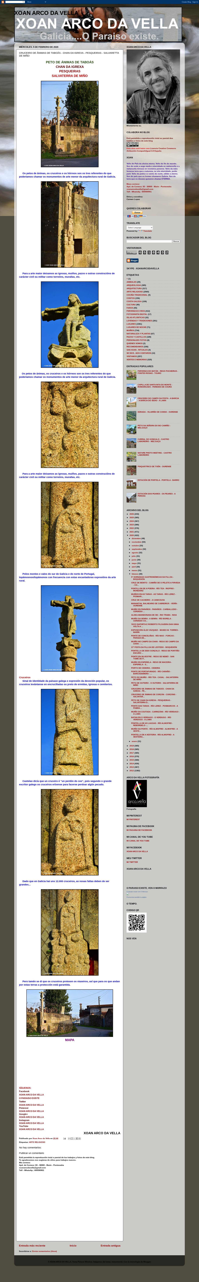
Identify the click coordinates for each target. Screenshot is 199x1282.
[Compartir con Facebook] (77, 1138)
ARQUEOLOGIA (134, 285)
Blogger (147, 1262)
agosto (135, 553)
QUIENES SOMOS (135, 343)
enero (135, 741)
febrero (135, 574)
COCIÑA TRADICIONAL (137, 295)
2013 (132, 767)
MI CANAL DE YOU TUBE (138, 841)
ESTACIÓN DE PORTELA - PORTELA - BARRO (158, 480)
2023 (132, 525)
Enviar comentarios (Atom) (44, 1251)
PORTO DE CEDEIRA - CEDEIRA (145, 668)
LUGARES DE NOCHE (136, 327)
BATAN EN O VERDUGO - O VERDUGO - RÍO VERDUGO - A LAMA (151, 718)
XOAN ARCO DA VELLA (46, 13)
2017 (132, 753)
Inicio (73, 1245)
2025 (132, 518)
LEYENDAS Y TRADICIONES (139, 321)
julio (134, 556)
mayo (134, 563)
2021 (132, 532)
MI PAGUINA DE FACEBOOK (139, 830)
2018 (132, 749)
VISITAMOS (132, 356)
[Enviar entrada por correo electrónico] (64, 1138)
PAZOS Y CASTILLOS (136, 337)
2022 (132, 528)
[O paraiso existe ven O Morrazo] (128, 895)
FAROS (130, 308)
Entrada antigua (110, 1245)
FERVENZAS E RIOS (136, 311)
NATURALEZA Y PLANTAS (138, 334)
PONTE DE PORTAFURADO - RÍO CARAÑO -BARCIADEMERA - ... (151, 673)
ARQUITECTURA (134, 288)
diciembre (136, 538)
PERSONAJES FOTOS (136, 340)
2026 (132, 514)
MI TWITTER (132, 862)
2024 (132, 521)
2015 (132, 760)
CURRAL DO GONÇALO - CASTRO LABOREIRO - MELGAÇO (153, 440)
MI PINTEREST (133, 819)
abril (134, 567)
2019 (132, 746)
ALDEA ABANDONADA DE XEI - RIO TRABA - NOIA (154, 615)
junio (134, 560)
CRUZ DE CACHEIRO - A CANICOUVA (148, 600)
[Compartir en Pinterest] (79, 1138)
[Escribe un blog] (72, 1138)
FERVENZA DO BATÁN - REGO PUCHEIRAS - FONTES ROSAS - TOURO (158, 372)
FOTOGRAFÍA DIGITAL (137, 314)
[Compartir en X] (74, 1138)
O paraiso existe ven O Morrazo (137, 891)
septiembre (137, 549)
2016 (132, 756)
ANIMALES (131, 282)
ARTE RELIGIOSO (37, 1142)
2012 (132, 771)
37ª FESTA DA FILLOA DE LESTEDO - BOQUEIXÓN (154, 647)
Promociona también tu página (136, 897)
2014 (132, 764)
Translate (147, 231)
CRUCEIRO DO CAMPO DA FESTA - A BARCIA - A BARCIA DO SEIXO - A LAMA (158, 399)
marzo (135, 570)
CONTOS (131, 298)
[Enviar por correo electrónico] (69, 1138)
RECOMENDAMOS (135, 347)
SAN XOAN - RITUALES (137, 350)
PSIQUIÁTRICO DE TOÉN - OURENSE (154, 467)
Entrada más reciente (32, 1245)
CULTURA (131, 305)
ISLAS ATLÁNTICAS (136, 318)
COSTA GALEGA (134, 301)
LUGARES (131, 324)
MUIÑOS (130, 330)
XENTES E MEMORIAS (137, 360)
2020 (132, 535)
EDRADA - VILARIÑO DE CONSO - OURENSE (158, 412)
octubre (135, 546)
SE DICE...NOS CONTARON (139, 353)
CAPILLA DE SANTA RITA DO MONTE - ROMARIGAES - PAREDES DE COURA (155, 386)
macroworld (117, 1262)
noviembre (137, 542)
